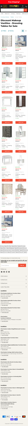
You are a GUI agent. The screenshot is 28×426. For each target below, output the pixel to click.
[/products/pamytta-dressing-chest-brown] (21, 101)
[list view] (25, 30)
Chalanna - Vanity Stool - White (6, 175)
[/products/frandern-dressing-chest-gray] (7, 131)
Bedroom (7, 13)
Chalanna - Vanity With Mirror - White (20, 146)
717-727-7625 (5, 408)
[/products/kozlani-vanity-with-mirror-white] (7, 72)
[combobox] (12, 10)
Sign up (22, 265)
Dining (13, 13)
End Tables (18, 246)
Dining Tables (3, 246)
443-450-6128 (5, 355)
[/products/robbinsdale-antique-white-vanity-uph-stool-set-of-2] (7, 221)
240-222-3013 (5, 321)
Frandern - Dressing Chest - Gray (7, 146)
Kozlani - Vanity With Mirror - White (7, 87)
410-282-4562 (5, 342)
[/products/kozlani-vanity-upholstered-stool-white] (7, 101)
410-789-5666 (5, 366)
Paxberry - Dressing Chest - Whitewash (7, 55)
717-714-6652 (5, 399)
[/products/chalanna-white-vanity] (21, 160)
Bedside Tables (13, 248)
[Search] (25, 10)
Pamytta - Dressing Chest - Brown (20, 116)
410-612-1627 (5, 349)
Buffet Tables (19, 250)
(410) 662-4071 (5, 312)
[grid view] (22, 30)
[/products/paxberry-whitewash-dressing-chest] (7, 41)
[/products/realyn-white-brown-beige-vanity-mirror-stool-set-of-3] (21, 189)
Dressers (20, 248)
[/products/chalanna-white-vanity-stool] (7, 160)
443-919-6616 (5, 298)
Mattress (18, 13)
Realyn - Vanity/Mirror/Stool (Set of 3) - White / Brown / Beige (20, 205)
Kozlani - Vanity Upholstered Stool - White (6, 117)
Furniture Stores (5, 17)
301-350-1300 (5, 305)
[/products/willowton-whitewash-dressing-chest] (7, 189)
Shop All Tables (23, 252)
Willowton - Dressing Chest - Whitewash (7, 204)
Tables (12, 17)
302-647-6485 (5, 392)
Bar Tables (6, 248)
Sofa (2, 13)
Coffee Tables (11, 246)
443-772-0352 (5, 335)
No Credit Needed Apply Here (5, 6)
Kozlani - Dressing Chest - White (20, 87)
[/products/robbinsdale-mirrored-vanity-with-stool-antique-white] (21, 41)
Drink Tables (7, 252)
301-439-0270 (5, 381)
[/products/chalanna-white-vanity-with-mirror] (21, 131)
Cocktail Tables (14, 252)
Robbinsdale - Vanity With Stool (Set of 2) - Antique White (7, 236)
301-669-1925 (5, 373)
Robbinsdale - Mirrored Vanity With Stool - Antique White (20, 56)
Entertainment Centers (9, 250)
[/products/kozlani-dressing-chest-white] (21, 72)
